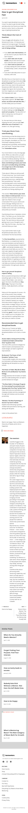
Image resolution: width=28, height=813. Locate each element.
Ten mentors (14, 438)
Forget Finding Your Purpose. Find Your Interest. (12, 652)
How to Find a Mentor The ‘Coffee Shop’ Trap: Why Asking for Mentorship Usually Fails (21, 613)
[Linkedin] (10, 761)
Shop (3, 771)
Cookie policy (6, 798)
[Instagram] (7, 761)
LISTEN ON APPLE (7, 417)
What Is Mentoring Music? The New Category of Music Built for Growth (14, 732)
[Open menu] (24, 3)
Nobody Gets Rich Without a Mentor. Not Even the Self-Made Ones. (14, 685)
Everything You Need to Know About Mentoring (12, 790)
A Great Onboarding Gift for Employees (13, 774)
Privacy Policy (6, 800)
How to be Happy (8, 430)
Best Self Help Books (8, 786)
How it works (5, 769)
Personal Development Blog (9, 9)
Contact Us (5, 781)
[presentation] (14, 719)
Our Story (5, 783)
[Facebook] (3, 761)
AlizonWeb (14, 809)
